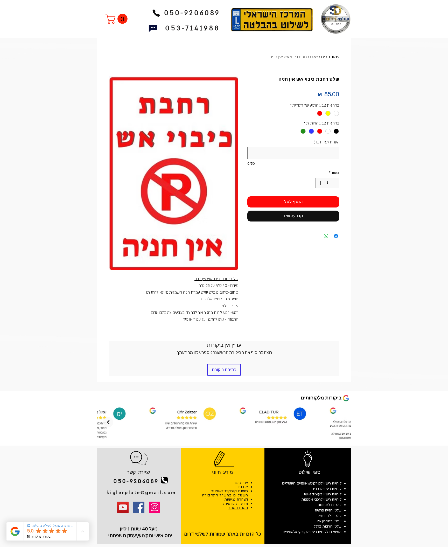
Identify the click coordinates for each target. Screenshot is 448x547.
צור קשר (241, 482)
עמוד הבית (330, 57)
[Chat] (152, 28)
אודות (243, 486)
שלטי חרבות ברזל (327, 526)
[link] (117, 19)
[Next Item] (108, 422)
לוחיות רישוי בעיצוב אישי (322, 494)
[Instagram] (154, 507)
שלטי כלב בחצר (329, 515)
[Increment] (320, 183)
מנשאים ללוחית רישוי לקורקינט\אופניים (312, 531)
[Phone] (156, 13)
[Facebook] (138, 507)
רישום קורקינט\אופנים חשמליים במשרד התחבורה (225, 493)
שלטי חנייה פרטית (328, 510)
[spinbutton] (327, 183)
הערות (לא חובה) (326, 142)
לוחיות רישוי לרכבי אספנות (321, 499)
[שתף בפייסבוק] (336, 236)
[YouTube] (123, 507)
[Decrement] (335, 183)
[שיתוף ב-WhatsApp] (326, 236)
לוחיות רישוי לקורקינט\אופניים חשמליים (311, 483)
